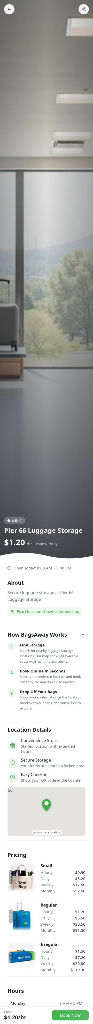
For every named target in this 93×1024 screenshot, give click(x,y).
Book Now (70, 1015)
